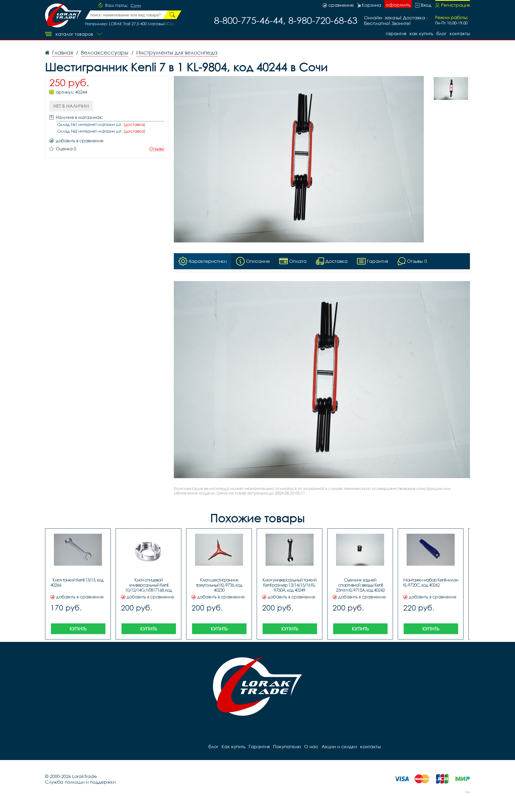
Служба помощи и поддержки (80, 782)
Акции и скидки (339, 746)
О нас (311, 746)
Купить (78, 628)
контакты (460, 33)
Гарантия (396, 33)
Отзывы (156, 149)
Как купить (421, 33)
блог (441, 33)
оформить (398, 5)
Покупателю (287, 746)
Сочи (136, 5)
